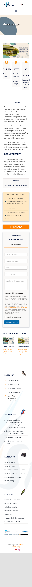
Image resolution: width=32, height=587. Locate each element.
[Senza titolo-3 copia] (16, 44)
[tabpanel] (16, 141)
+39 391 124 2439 (13, 381)
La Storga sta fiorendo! (13, 437)
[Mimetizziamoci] (23, 339)
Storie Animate (8, 347)
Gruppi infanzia (7, 349)
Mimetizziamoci (24, 347)
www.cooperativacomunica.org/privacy (16, 308)
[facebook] (13, 550)
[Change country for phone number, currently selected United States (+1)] (7, 274)
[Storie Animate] (8, 339)
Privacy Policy (16, 547)
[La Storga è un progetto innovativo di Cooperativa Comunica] (16, 531)
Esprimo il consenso (14, 317)
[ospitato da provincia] (16, 533)
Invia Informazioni (12, 322)
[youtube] (16, 550)
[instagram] (19, 550)
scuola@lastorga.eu (14, 392)
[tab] (16, 102)
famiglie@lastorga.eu (15, 388)
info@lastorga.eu (13, 385)
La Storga (21, 545)
